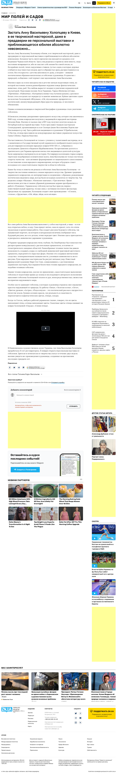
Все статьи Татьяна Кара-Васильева (23, 374)
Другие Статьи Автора (102, 413)
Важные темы (7, 7)
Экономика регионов (8, 753)
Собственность (92, 750)
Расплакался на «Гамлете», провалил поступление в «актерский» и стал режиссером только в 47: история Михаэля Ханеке (101, 299)
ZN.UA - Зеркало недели (103, 132)
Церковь (61, 747)
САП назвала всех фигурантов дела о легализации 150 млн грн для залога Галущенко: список (101, 335)
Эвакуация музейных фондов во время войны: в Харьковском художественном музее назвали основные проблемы (100, 212)
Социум (89, 739)
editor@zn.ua (55, 729)
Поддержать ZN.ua (104, 3)
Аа (94, 3)
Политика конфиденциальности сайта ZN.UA (102, 771)
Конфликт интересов (36, 744)
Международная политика (9, 742)
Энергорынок (5, 747)
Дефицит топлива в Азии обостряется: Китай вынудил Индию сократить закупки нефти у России (101, 348)
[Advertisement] (45, 210)
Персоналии (34, 750)
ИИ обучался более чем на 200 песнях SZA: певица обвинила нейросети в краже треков (100, 266)
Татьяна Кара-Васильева (25, 27)
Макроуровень (5, 744)
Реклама (30, 718)
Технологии (62, 742)
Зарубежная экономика (37, 742)
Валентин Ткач (8, 699)
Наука (60, 739)
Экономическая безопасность (39, 747)
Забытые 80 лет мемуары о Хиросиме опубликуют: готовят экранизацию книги (99, 255)
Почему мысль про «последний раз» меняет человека (98, 201)
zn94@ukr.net (49, 724)
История (89, 742)
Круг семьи (90, 744)
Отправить (73, 406)
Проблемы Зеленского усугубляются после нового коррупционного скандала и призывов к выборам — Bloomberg (100, 312)
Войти (89, 3)
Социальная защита (36, 739)
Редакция (31, 715)
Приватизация (6, 750)
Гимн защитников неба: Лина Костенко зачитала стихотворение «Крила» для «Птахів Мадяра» (100, 278)
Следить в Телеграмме (26, 470)
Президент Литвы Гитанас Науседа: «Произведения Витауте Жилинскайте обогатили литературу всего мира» (100, 225)
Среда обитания (63, 744)
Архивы (30, 712)
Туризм (89, 747)
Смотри (95, 521)
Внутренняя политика (8, 739)
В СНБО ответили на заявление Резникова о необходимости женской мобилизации (101, 324)
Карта (30, 726)
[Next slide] (114, 7)
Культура (61, 750)
